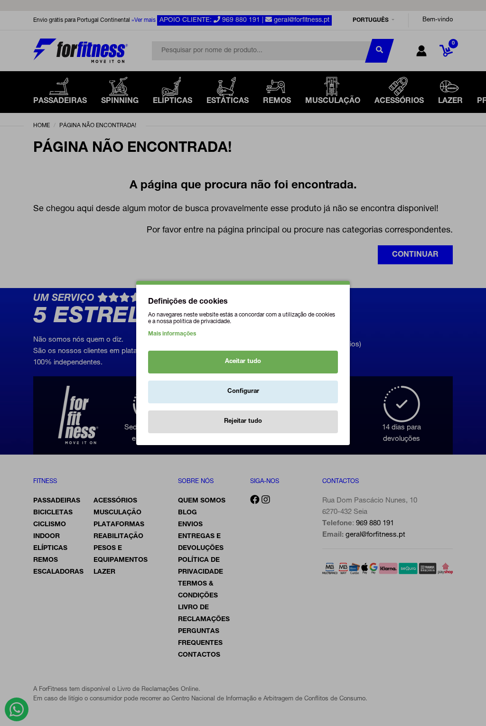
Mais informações (172, 334)
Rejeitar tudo (243, 422)
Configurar (243, 392)
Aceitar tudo (243, 362)
